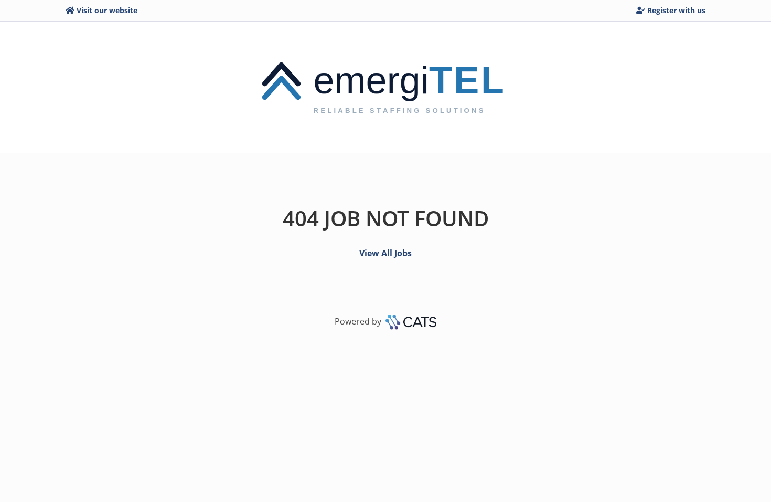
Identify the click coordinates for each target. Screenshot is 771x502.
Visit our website (107, 10)
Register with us (676, 10)
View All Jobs (385, 253)
